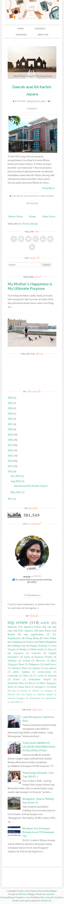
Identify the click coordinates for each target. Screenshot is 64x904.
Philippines (33, 664)
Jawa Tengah (47, 196)
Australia (36, 653)
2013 (10, 466)
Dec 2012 (16, 476)
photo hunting (21, 671)
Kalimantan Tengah (40, 679)
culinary (36, 668)
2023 (10, 413)
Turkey (30, 641)
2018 (10, 439)
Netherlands (37, 649)
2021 (10, 424)
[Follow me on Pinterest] (50, 239)
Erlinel (22, 101)
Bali (13, 690)
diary (50, 649)
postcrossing (44, 671)
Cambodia (13, 675)
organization (50, 698)
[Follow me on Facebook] (14, 239)
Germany (48, 690)
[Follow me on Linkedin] (43, 239)
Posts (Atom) (30, 223)
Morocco (40, 660)
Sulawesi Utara (32, 626)
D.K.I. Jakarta (25, 630)
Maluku (23, 649)
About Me (43, 34)
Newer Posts (16, 216)
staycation (15, 702)
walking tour (18, 645)
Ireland (26, 660)
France (16, 679)
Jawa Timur (50, 638)
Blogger (53, 891)
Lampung (16, 641)
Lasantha (50, 894)
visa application (34, 634)
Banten (24, 690)
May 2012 (16, 492)
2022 (10, 418)
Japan (27, 656)
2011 (10, 498)
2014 (10, 460)
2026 (10, 397)
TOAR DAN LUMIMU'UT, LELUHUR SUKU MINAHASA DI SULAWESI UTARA (38, 746)
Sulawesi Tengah (45, 694)
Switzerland (35, 698)
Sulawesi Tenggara (16, 698)
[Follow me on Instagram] (21, 239)
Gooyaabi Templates (54, 897)
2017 (10, 445)
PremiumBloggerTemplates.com (14, 897)
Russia (11, 634)
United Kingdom (47, 641)
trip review (32, 203)
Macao (32, 683)
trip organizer (16, 653)
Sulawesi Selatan (43, 656)
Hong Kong (32, 638)
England (52, 675)
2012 (10, 471)
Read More (48, 188)
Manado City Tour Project (20, 694)
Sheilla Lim (46, 900)
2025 (10, 403)
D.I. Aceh (38, 675)
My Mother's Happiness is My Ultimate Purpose (30, 286)
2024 (10, 408)
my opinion (50, 668)
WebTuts (22, 894)
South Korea (50, 664)
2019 (10, 434)
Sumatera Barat (20, 668)
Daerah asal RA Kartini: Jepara (30, 485)
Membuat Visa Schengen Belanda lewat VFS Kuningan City (38, 832)
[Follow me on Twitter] (28, 239)
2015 (10, 455)
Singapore (40, 686)
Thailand (12, 660)
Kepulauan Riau (16, 683)
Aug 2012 (16, 481)
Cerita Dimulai (30, 891)
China (25, 675)
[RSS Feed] (32, 247)
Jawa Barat (45, 630)
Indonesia (21, 34)
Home (20, 28)
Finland (35, 690)
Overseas (39, 28)
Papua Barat (24, 686)
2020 (10, 429)
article (45, 623)
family (53, 686)
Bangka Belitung (38, 645)
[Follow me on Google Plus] (36, 239)
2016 (10, 450)
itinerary (12, 626)
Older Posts (48, 216)
